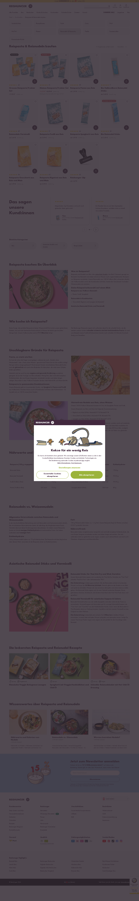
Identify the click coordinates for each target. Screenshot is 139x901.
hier (83, 460)
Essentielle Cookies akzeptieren (52, 475)
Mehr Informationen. (64, 463)
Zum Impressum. (76, 463)
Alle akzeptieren (86, 475)
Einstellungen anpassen (69, 468)
